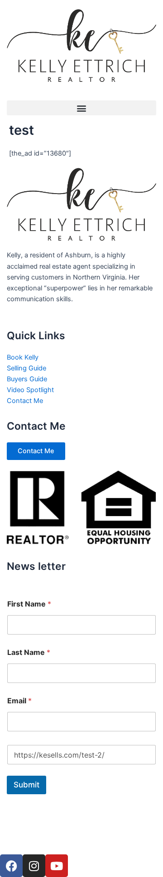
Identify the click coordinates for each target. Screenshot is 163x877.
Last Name (28, 652)
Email (19, 701)
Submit (26, 784)
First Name (29, 604)
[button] (81, 107)
